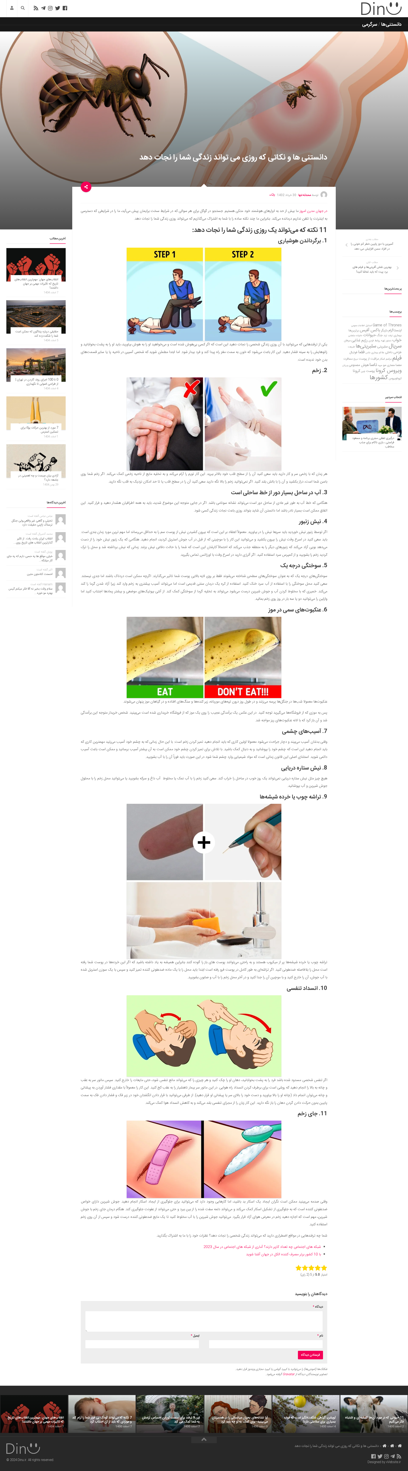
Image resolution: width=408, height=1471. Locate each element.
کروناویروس (395, 378)
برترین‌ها (353, 330)
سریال (395, 346)
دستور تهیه (386, 341)
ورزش (345, 365)
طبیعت (351, 347)
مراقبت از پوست (369, 358)
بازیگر (384, 330)
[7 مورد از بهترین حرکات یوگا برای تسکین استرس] (36, 413)
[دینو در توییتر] (57, 8)
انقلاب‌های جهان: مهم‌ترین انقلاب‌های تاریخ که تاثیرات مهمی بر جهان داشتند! (36, 283)
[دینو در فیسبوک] (65, 8)
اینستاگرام (395, 330)
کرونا (356, 371)
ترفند (390, 336)
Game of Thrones (387, 325)
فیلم (397, 358)
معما (399, 365)
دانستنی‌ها (391, 24)
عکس (368, 352)
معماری (391, 365)
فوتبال (353, 352)
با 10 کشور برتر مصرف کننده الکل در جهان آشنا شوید (283, 1254)
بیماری (398, 335)
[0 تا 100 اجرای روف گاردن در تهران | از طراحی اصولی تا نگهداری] (36, 365)
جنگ (380, 335)
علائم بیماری (377, 352)
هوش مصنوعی (359, 365)
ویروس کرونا (389, 370)
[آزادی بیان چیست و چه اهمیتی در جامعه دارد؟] (36, 461)
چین (363, 371)
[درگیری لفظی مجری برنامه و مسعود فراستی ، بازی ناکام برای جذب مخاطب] (372, 423)
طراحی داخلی (393, 352)
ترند (385, 336)
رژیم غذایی (359, 340)
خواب (397, 340)
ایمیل (195, 1335)
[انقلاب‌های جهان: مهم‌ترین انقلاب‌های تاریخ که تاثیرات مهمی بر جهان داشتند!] (36, 264)
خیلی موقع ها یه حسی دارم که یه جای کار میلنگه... (29, 558)
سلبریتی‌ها (366, 346)
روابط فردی (374, 340)
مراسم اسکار (386, 359)
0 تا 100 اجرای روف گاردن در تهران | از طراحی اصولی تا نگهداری (37, 382)
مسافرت (348, 358)
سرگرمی (369, 24)
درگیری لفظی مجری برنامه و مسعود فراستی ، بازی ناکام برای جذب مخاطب (373, 442)
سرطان (347, 340)
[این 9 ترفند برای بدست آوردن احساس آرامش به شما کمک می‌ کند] (170, 1414)
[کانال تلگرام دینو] (43, 8)
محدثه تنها (304, 195)
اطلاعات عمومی (358, 325)
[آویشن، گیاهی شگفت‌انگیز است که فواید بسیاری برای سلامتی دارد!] (306, 1414)
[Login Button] (12, 8)
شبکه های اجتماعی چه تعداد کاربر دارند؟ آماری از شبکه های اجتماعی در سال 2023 (262, 1247)
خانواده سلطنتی (355, 335)
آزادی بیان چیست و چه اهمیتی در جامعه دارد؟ (38, 478)
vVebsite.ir (393, 1462)
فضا (361, 352)
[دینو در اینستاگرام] (50, 8)
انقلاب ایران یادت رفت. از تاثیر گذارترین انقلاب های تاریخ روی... (32, 541)
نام (320, 1335)
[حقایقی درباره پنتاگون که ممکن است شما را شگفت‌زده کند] (36, 317)
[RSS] (35, 8)
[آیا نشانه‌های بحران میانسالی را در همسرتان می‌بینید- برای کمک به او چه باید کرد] (238, 1414)
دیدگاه (318, 1307)
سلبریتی (382, 347)
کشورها (379, 378)
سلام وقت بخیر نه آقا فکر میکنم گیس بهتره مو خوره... (30, 591)
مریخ (356, 359)
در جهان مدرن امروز (313, 211)
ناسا (373, 365)
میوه (380, 365)
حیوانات (369, 335)
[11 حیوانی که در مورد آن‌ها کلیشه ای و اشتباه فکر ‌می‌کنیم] (374, 1414)
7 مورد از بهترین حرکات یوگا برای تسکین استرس (39, 430)
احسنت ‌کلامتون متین (39, 574)
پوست (370, 371)
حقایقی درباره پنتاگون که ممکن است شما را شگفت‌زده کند (36, 333)
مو (384, 365)
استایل (369, 326)
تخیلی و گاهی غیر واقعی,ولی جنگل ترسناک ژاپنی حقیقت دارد (32, 523)
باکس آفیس (370, 330)
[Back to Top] (204, 1440)
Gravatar (289, 1374)
